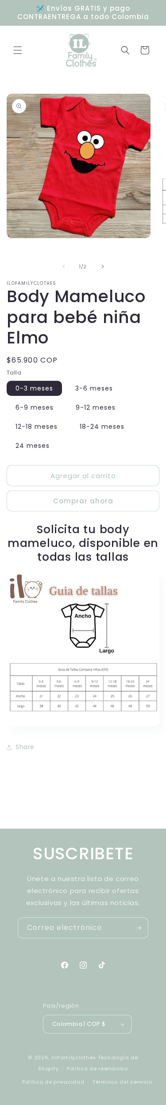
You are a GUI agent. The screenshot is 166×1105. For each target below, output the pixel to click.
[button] (17, 50)
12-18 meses (36, 426)
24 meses (32, 445)
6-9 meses (34, 407)
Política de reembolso (97, 1068)
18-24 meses (102, 426)
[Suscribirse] (138, 928)
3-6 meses (94, 388)
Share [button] (25, 746)
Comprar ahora (83, 501)
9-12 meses (96, 407)
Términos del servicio (122, 1081)
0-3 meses (34, 388)
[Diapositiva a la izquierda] (63, 266)
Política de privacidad (53, 1081)
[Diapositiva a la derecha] (102, 266)
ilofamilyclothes (73, 1057)
